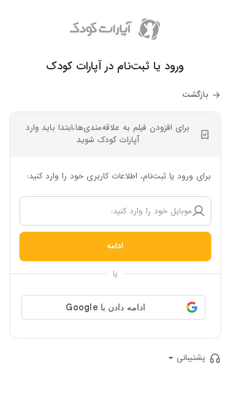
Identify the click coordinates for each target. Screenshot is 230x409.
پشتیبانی (191, 358)
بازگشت (195, 95)
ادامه (115, 246)
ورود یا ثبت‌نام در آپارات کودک (115, 66)
